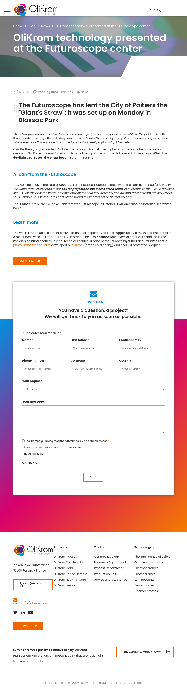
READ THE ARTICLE (30, 261)
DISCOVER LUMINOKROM (142, 651)
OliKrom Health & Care (70, 579)
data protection (98, 441)
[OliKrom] (35, 9)
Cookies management (126, 682)
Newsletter (28, 626)
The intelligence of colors (152, 556)
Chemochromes (146, 591)
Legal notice (54, 682)
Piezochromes (144, 585)
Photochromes (144, 574)
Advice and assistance (110, 579)
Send (93, 477)
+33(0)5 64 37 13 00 (31, 584)
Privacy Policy (78, 682)
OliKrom (78, 245)
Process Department (109, 568)
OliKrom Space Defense (70, 574)
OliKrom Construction (69, 562)
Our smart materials (149, 562)
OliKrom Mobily (64, 568)
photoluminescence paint (32, 245)
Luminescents (144, 579)
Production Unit (105, 574)
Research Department (110, 562)
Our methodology (107, 556)
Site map (99, 682)
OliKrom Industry (65, 556)
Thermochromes (146, 568)
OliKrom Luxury (64, 585)
